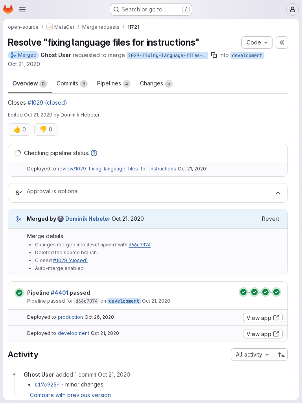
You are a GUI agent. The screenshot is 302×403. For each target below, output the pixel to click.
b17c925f (47, 384)
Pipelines (112, 83)
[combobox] (253, 354)
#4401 (59, 292)
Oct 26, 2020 (99, 317)
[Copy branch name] (214, 55)
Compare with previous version (70, 395)
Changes (155, 83)
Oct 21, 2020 (24, 64)
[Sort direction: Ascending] (281, 354)
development (247, 55)
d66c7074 (140, 245)
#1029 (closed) (47, 102)
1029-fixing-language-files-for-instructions (168, 55)
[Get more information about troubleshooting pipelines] (94, 153)
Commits (71, 83)
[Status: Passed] (19, 293)
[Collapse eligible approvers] (278, 193)
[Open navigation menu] (22, 9)
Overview (29, 83)
